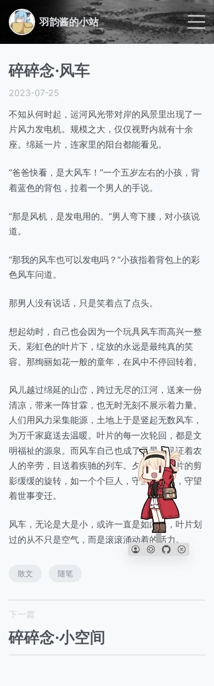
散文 (25, 573)
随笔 (65, 573)
